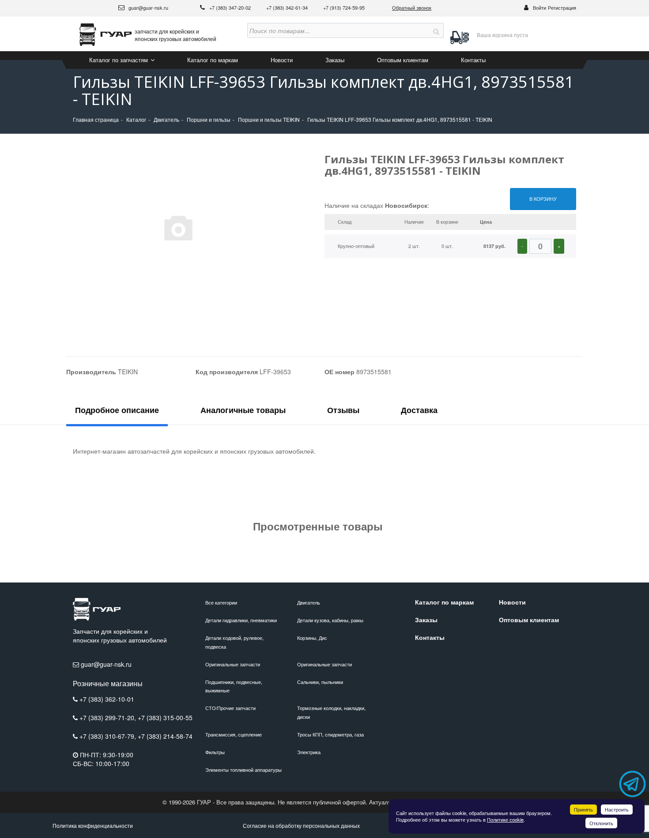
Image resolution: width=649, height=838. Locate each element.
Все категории (221, 602)
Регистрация (562, 7)
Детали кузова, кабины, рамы (330, 620)
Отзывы (343, 410)
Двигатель (308, 602)
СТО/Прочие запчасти (230, 707)
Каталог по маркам (212, 60)
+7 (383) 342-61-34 (287, 7)
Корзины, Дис (312, 637)
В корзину (543, 198)
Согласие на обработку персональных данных (301, 825)
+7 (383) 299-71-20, (108, 717)
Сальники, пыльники (320, 681)
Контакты (473, 60)
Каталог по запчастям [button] (119, 60)
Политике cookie (505, 819)
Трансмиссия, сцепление (233, 734)
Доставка (419, 410)
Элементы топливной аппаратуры (243, 769)
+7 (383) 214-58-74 (165, 736)
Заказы (334, 60)
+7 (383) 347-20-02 (230, 7)
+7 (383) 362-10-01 (106, 699)
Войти (539, 7)
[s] (436, 30)
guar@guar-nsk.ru (147, 7)
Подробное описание (117, 410)
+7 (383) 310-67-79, (108, 736)
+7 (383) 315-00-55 (165, 717)
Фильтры (215, 751)
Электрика (309, 751)
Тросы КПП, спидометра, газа (330, 734)
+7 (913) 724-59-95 (344, 7)
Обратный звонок (411, 7)
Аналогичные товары (243, 410)
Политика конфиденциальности (93, 825)
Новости (282, 60)
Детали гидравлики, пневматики (241, 620)
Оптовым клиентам (402, 60)
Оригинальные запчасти (232, 664)
